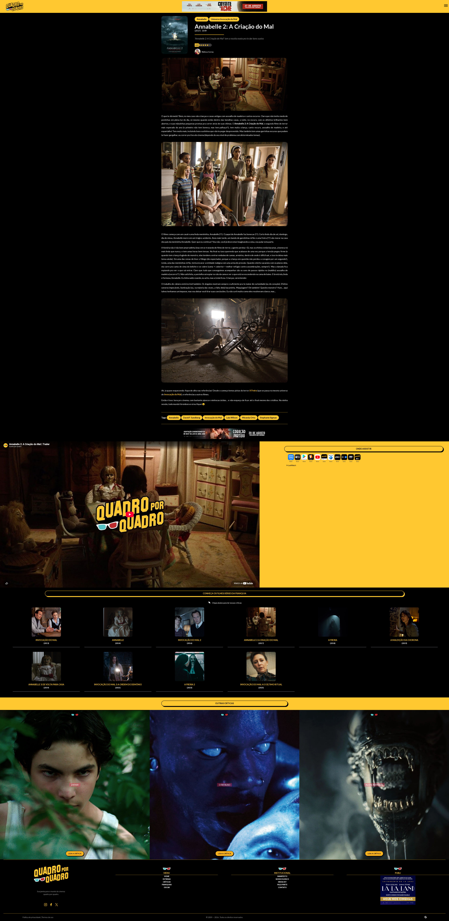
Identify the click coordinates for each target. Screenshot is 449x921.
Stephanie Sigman (268, 417)
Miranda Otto (248, 417)
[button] (446, 5)
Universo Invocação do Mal (224, 19)
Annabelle (201, 19)
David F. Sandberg (191, 417)
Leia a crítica (74, 853)
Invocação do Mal (213, 417)
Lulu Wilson (231, 417)
